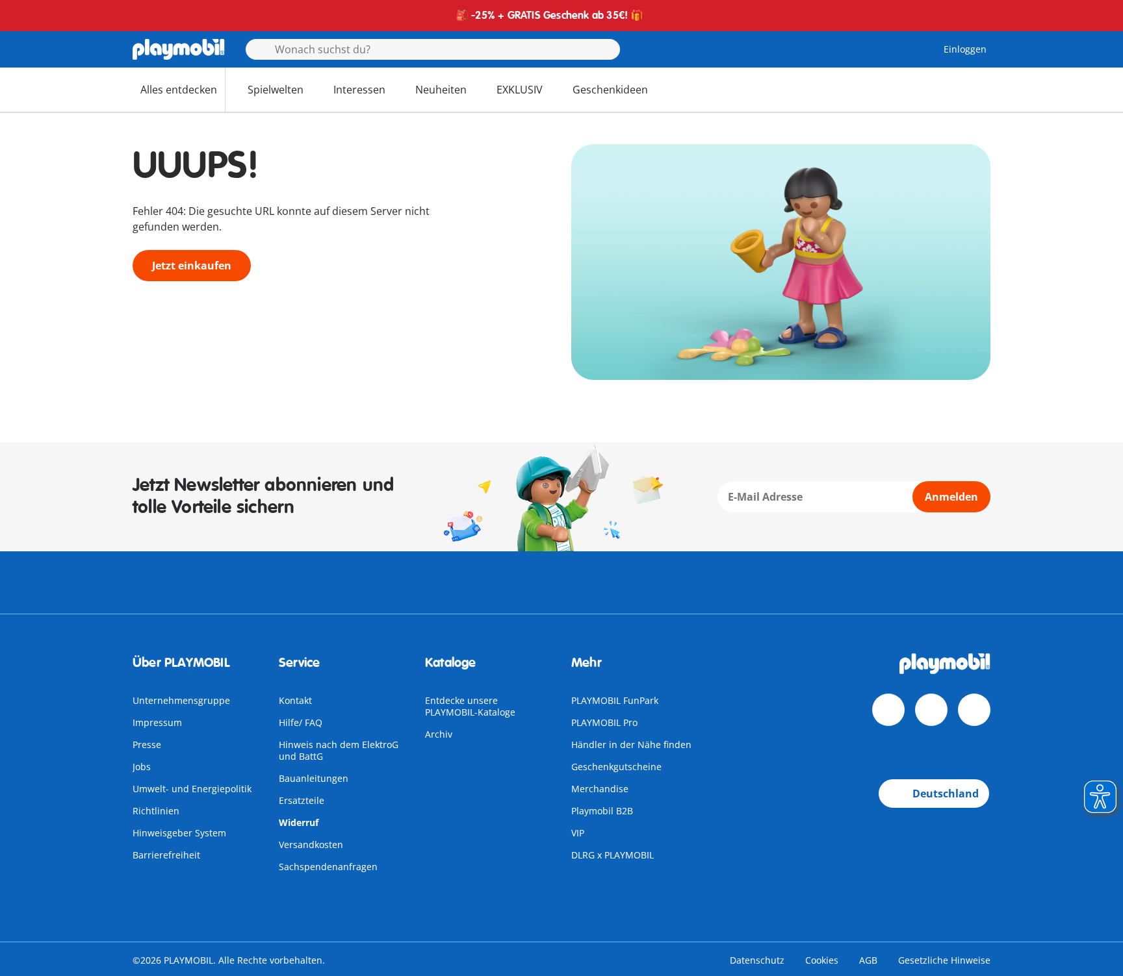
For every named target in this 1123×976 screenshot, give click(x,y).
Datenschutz (757, 960)
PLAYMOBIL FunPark (614, 700)
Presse (147, 744)
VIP (577, 833)
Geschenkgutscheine (616, 766)
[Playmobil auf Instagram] (974, 710)
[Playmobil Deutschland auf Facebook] (888, 710)
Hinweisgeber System (179, 833)
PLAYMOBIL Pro (604, 722)
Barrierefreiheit (166, 855)
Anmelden (951, 497)
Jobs (142, 766)
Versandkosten (311, 844)
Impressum (157, 722)
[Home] (179, 49)
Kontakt (295, 700)
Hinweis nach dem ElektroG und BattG (338, 750)
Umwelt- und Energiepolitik (192, 788)
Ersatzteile (301, 800)
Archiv (438, 734)
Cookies (821, 960)
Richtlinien (156, 811)
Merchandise (599, 788)
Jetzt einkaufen (191, 265)
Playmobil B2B (602, 811)
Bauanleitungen (313, 778)
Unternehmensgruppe (181, 700)
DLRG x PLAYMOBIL (612, 855)
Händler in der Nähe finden (631, 744)
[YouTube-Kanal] (931, 710)
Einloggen (965, 49)
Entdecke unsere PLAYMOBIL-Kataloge (470, 706)
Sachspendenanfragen (328, 866)
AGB (868, 960)
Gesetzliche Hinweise (944, 960)
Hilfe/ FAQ (300, 722)
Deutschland (945, 793)
